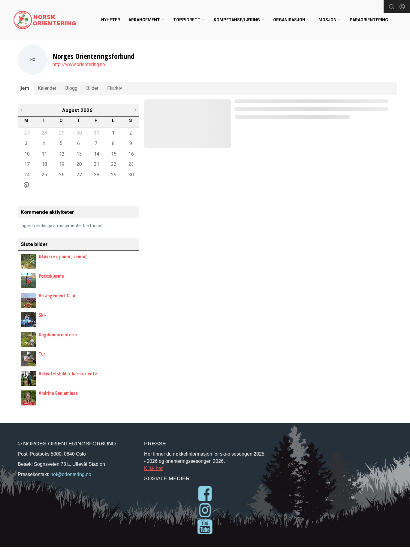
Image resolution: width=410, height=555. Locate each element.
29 (61, 132)
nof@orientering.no (70, 474)
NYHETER (110, 19)
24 (26, 174)
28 (44, 132)
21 (96, 164)
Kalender (47, 88)
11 (44, 153)
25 (44, 174)
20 (79, 164)
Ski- (43, 315)
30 (79, 132)
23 (130, 164)
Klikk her (153, 468)
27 (26, 132)
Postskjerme (51, 276)
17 (26, 164)
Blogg (71, 88)
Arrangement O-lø (57, 295)
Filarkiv (114, 88)
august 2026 (77, 110)
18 (44, 164)
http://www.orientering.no (79, 64)
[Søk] (391, 6)
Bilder (92, 88)
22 (113, 164)
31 (96, 132)
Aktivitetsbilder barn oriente (68, 373)
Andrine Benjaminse (58, 393)
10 (26, 153)
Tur (42, 354)
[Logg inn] (402, 6)
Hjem (23, 88)
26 (61, 174)
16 (130, 153)
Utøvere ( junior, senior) (63, 256)
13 (79, 153)
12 (61, 153)
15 (113, 153)
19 (61, 164)
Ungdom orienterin (58, 334)
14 (96, 153)
